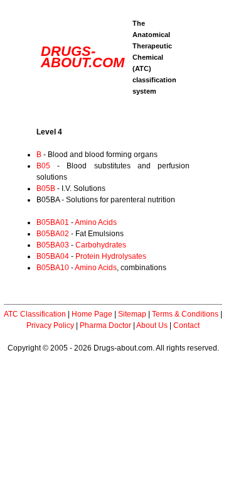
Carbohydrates (100, 245)
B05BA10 (52, 267)
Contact (186, 325)
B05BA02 (52, 233)
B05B (45, 188)
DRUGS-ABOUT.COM (82, 56)
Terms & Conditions (185, 314)
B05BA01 (52, 222)
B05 (43, 165)
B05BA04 (52, 256)
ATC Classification (35, 314)
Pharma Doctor (105, 325)
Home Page (92, 314)
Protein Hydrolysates (110, 256)
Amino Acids (96, 222)
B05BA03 (52, 245)
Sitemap (132, 314)
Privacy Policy (50, 325)
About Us (152, 325)
